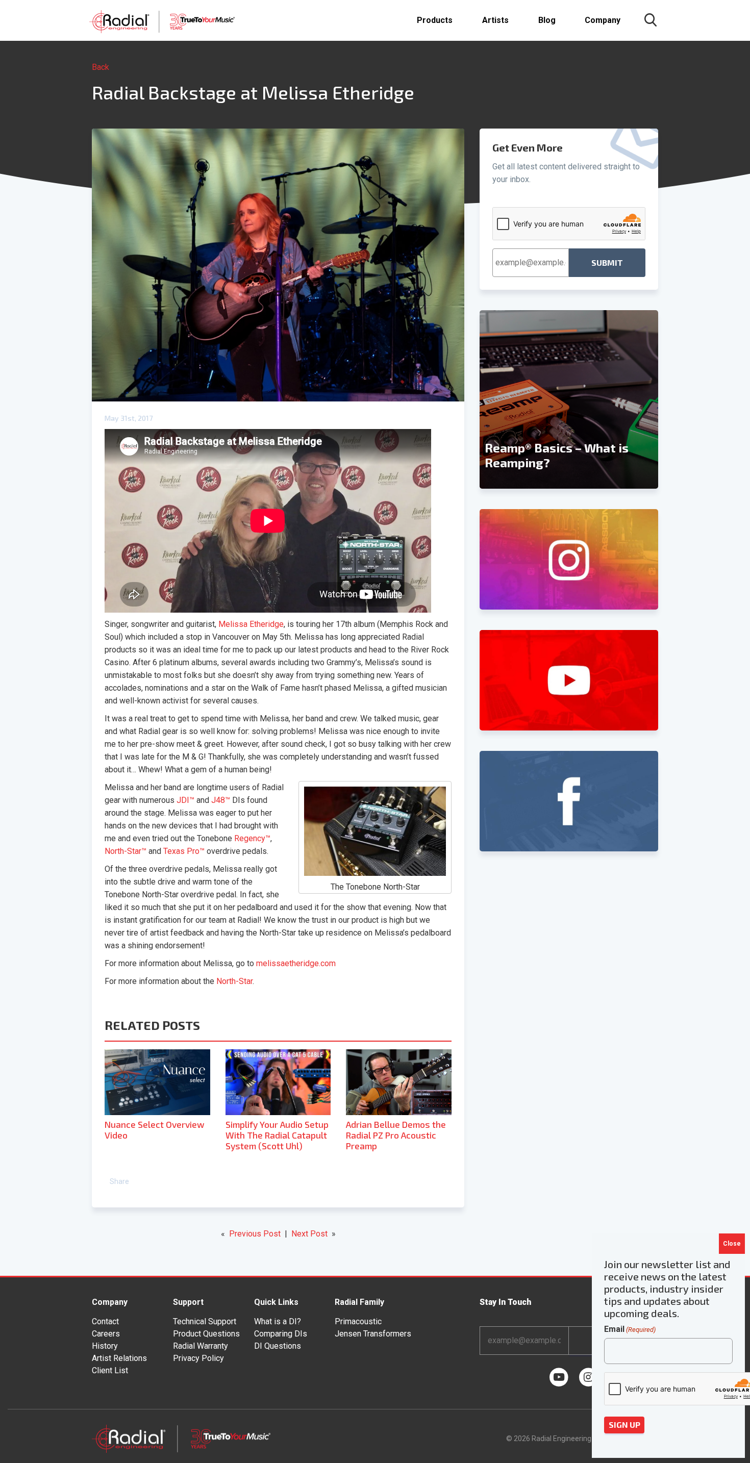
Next (653, 399)
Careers (106, 1334)
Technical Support (204, 1321)
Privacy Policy (198, 1358)
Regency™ (252, 838)
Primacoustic (358, 1321)
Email (630, 1329)
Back (100, 67)
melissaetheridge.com (296, 963)
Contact (105, 1321)
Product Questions (206, 1334)
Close (732, 1243)
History (105, 1346)
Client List (110, 1370)
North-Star (234, 981)
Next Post (309, 1234)
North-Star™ (125, 851)
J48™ (220, 800)
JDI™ (185, 800)
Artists (495, 20)
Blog (547, 20)
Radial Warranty (200, 1346)
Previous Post (255, 1234)
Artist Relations (119, 1358)
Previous (485, 399)
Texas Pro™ (184, 851)
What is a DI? (277, 1321)
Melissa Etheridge (251, 624)
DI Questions (277, 1346)
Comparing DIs (280, 1334)
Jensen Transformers (373, 1334)
